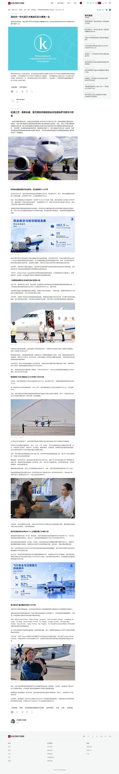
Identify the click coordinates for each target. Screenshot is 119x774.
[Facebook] (27, 91)
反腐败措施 (50, 757)
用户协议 (50, 747)
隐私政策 (50, 750)
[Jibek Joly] (101, 10)
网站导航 (89, 747)
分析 (75, 3)
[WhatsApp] (17, 91)
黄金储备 (14, 87)
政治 (9, 750)
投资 (63, 708)
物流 (21, 708)
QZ (91, 3)
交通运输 (70, 708)
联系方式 (89, 750)
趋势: (9, 9)
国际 (9, 761)
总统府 (20, 10)
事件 (29, 10)
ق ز (103, 3)
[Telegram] (22, 91)
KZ (88, 3)
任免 (25, 10)
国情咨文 (33, 10)
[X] (32, 91)
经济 (9, 757)
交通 (57, 708)
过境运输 (14, 708)
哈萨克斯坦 (23, 87)
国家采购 (50, 761)
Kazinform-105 (59, 10)
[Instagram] (12, 91)
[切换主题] (82, 3)
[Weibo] (97, 736)
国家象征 (50, 754)
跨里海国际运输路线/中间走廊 (45, 10)
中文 (99, 3)
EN (96, 3)
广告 (88, 754)
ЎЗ (105, 3)
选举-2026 (14, 10)
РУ (93, 3)
